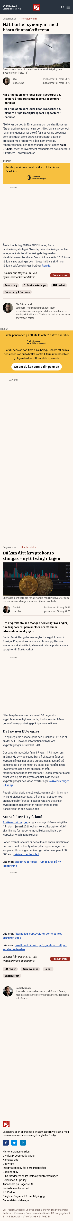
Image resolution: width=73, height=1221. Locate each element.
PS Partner (9, 1192)
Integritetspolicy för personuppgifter (24, 1167)
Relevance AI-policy (14, 1180)
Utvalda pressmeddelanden (19, 1155)
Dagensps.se (9, 18)
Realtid (46, 265)
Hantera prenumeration (16, 1151)
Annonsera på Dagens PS (18, 1184)
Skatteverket (12, 975)
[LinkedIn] (23, 1143)
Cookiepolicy (10, 1172)
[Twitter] (14, 1143)
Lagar (48, 969)
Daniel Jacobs (24, 988)
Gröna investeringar (35, 285)
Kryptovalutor (29, 547)
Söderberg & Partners (17, 292)
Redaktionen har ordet (16, 1188)
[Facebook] (6, 1143)
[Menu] (68, 7)
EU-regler (10, 969)
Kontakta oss (10, 1159)
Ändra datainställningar (16, 1200)
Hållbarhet (59, 285)
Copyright (8, 1163)
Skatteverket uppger (15, 822)
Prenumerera (60, 275)
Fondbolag (11, 285)
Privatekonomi (29, 18)
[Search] (62, 7)
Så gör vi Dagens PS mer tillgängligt (24, 1196)
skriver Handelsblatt (26, 854)
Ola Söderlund (24, 304)
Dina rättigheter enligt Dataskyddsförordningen (30, 1176)
